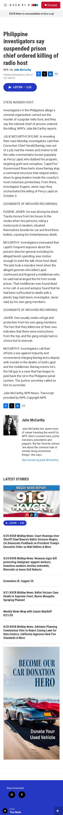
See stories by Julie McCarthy (40, 460)
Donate (52, 5)
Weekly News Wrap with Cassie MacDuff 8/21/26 (27, 613)
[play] (5, 810)
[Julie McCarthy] (10, 425)
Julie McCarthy (22, 69)
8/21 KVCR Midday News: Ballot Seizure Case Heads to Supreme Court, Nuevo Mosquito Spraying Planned (30, 596)
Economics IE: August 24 (18, 581)
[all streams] (58, 811)
